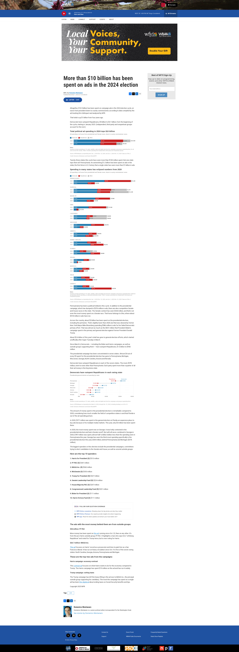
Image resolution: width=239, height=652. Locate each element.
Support (92, 19)
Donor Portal (130, 632)
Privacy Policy (73, 640)
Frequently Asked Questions (159, 632)
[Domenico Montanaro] (67, 611)
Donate (173, 5)
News (72, 19)
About (111, 19)
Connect (82, 19)
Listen (64, 19)
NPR (71, 593)
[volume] (69, 13)
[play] (63, 14)
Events (102, 19)
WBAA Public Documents (133, 636)
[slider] (72, 13)
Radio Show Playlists (157, 636)
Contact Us (105, 632)
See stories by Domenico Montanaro (88, 613)
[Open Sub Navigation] (68, 19)
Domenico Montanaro (76, 93)
